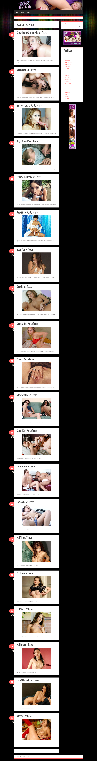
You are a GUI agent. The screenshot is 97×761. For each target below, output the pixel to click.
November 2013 (68, 58)
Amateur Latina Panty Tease (29, 105)
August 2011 (67, 66)
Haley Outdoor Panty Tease (29, 177)
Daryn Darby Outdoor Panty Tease (32, 33)
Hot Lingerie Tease (25, 645)
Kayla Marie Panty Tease (27, 141)
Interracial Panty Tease (27, 395)
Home (16, 12)
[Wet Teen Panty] (48, 5)
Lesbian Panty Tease (26, 466)
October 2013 (67, 60)
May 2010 (67, 98)
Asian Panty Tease (25, 249)
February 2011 (68, 79)
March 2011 (67, 77)
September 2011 (68, 64)
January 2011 (67, 81)
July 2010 (67, 94)
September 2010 (68, 90)
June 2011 (67, 70)
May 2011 (67, 73)
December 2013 (68, 56)
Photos (28, 12)
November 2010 (68, 85)
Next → (20, 751)
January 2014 (67, 53)
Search (66, 23)
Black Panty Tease (25, 573)
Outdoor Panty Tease (26, 609)
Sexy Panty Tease (24, 287)
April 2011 (67, 75)
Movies (22, 12)
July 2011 (67, 68)
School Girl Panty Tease (27, 431)
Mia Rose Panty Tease (26, 70)
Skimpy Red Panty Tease (27, 324)
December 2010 (68, 83)
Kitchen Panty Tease (26, 716)
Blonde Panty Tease (25, 359)
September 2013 (68, 62)
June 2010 (67, 96)
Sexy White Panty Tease (27, 212)
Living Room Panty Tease (28, 680)
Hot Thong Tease (24, 538)
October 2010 (67, 88)
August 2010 (67, 92)
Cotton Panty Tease (25, 502)
